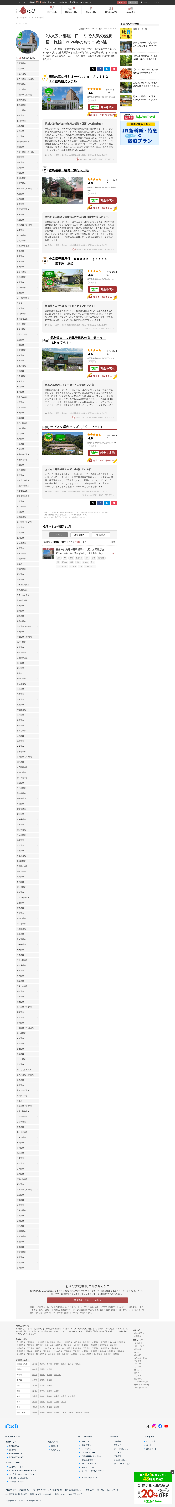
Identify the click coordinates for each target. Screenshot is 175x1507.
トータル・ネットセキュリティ (21, 1474)
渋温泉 (19, 564)
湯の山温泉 (21, 918)
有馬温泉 (20, 976)
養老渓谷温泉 (22, 460)
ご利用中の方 (148, 1436)
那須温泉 (20, 355)
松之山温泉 (21, 678)
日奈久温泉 (21, 1210)
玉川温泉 (20, 199)
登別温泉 (20, 69)
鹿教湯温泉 (21, 553)
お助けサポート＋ (16, 1466)
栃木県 (34, 1369)
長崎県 (49, 1412)
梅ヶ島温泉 (21, 798)
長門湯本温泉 (22, 1096)
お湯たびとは (139, 1333)
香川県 (42, 1407)
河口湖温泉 (21, 506)
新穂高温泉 (21, 856)
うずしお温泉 (22, 986)
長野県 (42, 1380)
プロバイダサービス (90, 1452)
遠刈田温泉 (21, 178)
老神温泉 (20, 392)
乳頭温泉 (20, 194)
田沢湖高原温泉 (23, 209)
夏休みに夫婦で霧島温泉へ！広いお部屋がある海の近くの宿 (84, 155)
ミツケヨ (137, 1376)
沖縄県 (86, 1412)
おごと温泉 (21, 924)
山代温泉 (20, 715)
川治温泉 (20, 345)
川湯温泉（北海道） (25, 95)
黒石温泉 (20, 136)
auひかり (13, 1449)
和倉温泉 (20, 694)
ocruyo (136, 1352)
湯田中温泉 (21, 621)
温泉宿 (85, 562)
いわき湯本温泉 (23, 298)
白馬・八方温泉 (23, 595)
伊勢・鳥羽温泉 (23, 898)
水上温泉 (20, 418)
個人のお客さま (13, 1436)
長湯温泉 (20, 1247)
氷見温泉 (20, 689)
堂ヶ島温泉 (21, 830)
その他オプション (16, 1481)
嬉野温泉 (20, 1148)
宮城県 (56, 1364)
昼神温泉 (20, 606)
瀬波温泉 (20, 668)
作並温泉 (20, 173)
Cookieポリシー (113, 1490)
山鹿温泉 (20, 1221)
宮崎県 (70, 1412)
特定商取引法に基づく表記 (16, 1494)
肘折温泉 (20, 267)
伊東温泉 (20, 746)
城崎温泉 (20, 970)
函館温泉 (20, 115)
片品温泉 (20, 402)
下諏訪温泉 (21, 569)
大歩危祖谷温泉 (23, 1111)
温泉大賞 (54, 1446)
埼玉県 (34, 1375)
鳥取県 (34, 1402)
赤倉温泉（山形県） (25, 225)
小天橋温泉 (21, 944)
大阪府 (49, 1396)
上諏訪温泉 (21, 559)
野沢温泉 (20, 527)
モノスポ (137, 1367)
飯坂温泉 (20, 293)
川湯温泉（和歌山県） (26, 1028)
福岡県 (34, 1412)
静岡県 (34, 1391)
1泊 (80, 566)
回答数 (63, 542)
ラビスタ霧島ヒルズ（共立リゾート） (77, 427)
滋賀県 (34, 1396)
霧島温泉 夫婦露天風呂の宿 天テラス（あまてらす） (78, 340)
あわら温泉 (21, 731)
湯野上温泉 (21, 324)
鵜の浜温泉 (21, 652)
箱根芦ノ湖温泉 (23, 480)
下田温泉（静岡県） (25, 757)
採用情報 (117, 1456)
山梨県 (34, 1380)
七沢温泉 (20, 475)
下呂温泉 (20, 845)
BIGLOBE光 (14, 1446)
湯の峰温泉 (21, 1033)
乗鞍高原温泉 (22, 590)
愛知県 (49, 1391)
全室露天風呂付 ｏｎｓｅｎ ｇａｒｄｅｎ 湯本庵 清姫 (78, 261)
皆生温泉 (20, 1049)
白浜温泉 (20, 1017)
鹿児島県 (79, 558)
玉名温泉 (20, 1195)
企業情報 (114, 1436)
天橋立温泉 (21, 929)
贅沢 (78, 562)
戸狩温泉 (20, 580)
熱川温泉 (20, 840)
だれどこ (137, 1349)
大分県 (63, 1412)
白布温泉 (20, 251)
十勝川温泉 (21, 74)
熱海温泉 (20, 741)
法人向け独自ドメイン (91, 1477)
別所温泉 (20, 611)
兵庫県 (56, 1396)
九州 (71, 558)
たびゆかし (138, 1379)
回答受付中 (80, 534)
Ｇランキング (139, 1346)
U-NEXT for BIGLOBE (18, 1478)
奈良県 (63, 1396)
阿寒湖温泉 (21, 84)
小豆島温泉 (21, 1122)
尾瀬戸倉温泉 (22, 397)
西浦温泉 (20, 882)
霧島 (87, 558)
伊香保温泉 (21, 376)
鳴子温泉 (20, 162)
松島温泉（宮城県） (25, 188)
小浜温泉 (20, 1169)
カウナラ (137, 1373)
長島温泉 (20, 913)
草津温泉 (20, 371)
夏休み (64, 562)
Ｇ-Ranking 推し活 (141, 1382)
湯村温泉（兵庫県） (25, 1007)
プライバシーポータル (95, 1490)
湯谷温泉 (20, 892)
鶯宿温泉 (20, 147)
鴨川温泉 (20, 439)
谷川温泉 (20, 413)
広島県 (56, 1402)
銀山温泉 (20, 220)
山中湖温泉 (21, 517)
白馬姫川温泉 (22, 600)
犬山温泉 (20, 877)
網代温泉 (20, 762)
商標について (60, 1494)
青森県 (42, 1364)
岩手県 (49, 1364)
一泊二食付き (62, 566)
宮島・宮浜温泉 (23, 1090)
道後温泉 (20, 1127)
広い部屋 (73, 566)
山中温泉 (20, 699)
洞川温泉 (20, 1012)
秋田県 (63, 1364)
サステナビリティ (121, 1448)
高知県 (56, 1407)
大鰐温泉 (20, 131)
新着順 (56, 542)
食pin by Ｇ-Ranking (141, 1385)
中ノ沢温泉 (21, 314)
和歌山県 (71, 1396)
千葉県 (42, 1375)
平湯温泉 (20, 851)
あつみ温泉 (21, 235)
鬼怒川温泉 (21, 329)
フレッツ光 (86, 1448)
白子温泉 (20, 449)
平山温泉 (20, 1216)
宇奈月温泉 (21, 684)
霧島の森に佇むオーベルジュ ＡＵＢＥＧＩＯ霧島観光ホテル (78, 79)
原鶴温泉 (20, 1143)
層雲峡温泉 (21, 100)
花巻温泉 (20, 157)
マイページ (146, 2)
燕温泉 (19, 673)
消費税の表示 (24, 1490)
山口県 (63, 1402)
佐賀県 (42, 1412)
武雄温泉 (20, 1153)
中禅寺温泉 (21, 350)
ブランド (117, 1445)
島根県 (42, 1402)
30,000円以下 (90, 566)
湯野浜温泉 (21, 277)
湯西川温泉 (21, 366)
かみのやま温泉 (23, 246)
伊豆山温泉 (21, 772)
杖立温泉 (20, 1200)
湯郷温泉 (20, 1085)
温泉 (71, 562)
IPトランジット (88, 1467)
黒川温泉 (20, 1174)
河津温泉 (20, 804)
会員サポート (151, 1448)
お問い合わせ (11, 1490)
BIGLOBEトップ (75, 1494)
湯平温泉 (20, 1257)
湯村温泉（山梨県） (25, 522)
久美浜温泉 (21, 939)
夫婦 (58, 558)
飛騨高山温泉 (22, 866)
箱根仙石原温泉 (23, 496)
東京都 (49, 1375)
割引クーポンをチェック (104, 115)
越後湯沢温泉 (22, 658)
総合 (84, 542)
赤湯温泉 (20, 230)
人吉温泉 (20, 1205)
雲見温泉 (20, 814)
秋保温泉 (20, 168)
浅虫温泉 (20, 126)
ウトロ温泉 (21, 89)
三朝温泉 (20, 1043)
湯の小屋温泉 (22, 423)
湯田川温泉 (21, 272)
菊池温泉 (20, 1184)
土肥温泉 (20, 824)
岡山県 (49, 1402)
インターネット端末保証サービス (22, 1470)
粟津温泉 (20, 705)
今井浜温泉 (21, 788)
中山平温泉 (21, 183)
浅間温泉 (20, 538)
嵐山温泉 (20, 934)
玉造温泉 (20, 1064)
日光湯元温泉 (22, 334)
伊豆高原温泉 (22, 767)
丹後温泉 (20, 955)
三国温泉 (20, 736)
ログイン (156, 2)
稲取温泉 (20, 783)
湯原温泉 (20, 1080)
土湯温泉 (20, 308)
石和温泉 (20, 501)
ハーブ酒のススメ (141, 1388)
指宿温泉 (20, 1263)
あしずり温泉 (22, 1132)
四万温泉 (20, 387)
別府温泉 (20, 1226)
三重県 (56, 1391)
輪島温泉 (20, 725)
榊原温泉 (20, 908)
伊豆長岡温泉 (22, 778)
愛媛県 (49, 1407)
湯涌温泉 (20, 720)
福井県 (49, 1385)
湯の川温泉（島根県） (26, 1075)
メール (148, 1445)
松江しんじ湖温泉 (24, 1070)
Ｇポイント (138, 1343)
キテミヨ (137, 1361)
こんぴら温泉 (22, 1116)
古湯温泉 (20, 1158)
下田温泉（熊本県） (25, 1189)
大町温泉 (20, 548)
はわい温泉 (21, 1059)
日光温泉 (20, 360)
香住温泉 (20, 991)
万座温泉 (20, 381)
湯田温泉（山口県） (25, 1106)
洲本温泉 (20, 1002)
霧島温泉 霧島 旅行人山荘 (69, 170)
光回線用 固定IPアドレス (92, 1456)
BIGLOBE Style (120, 1460)
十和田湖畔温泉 (23, 142)
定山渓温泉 (21, 63)
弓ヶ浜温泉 (21, 835)
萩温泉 (19, 1101)
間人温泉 (20, 950)
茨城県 (49, 1369)
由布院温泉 (21, 1231)
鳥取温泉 (20, 1054)
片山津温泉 (21, 710)
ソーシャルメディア (122, 1463)
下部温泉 (20, 512)
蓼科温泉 (20, 574)
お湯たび (137, 1355)
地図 (92, 100)
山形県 (70, 1364)
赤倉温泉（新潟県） (25, 637)
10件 (108, 92)
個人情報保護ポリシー (74, 1490)
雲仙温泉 (20, 1163)
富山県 (34, 1385)
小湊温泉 (20, 444)
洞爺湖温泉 (21, 105)
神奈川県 (57, 1375)
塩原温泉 (20, 340)
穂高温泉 (20, 616)
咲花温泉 (20, 663)
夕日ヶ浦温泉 (22, 960)
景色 (92, 562)
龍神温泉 (20, 1038)
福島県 (77, 1364)
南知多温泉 (21, 887)
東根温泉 (20, 261)
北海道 (34, 1364)
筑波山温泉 (21, 428)
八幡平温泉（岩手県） (26, 152)
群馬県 (42, 1369)
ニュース (117, 1452)
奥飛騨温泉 (21, 861)
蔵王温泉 (20, 215)
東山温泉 (20, 282)
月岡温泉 (20, 632)
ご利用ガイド (139, 1336)
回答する (122, 2)
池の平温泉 (21, 642)
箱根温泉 (20, 465)
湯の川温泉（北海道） (26, 79)
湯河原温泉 (21, 470)
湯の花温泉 (21, 965)
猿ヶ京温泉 (21, 407)
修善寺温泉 (21, 752)
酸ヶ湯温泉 (21, 121)
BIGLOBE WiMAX (16, 1457)
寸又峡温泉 (21, 819)
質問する (133, 2)
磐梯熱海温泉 (22, 319)
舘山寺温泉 (21, 809)
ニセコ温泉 (21, 110)
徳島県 (34, 1407)
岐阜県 (42, 1391)
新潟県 (49, 1380)
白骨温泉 (20, 533)
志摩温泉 (20, 903)
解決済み (101, 534)
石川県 (42, 1385)
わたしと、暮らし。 (141, 1358)
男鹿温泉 (20, 204)
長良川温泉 (21, 871)
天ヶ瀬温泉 (21, 1236)
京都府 (42, 1396)
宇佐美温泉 (21, 793)
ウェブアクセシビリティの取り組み (47, 1490)
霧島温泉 (20, 1268)
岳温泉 (19, 303)
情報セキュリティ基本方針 (41, 1494)
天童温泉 (20, 256)
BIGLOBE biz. (87, 1441)
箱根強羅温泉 (22, 491)
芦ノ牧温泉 (21, 288)
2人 (65, 558)
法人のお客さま (85, 1436)
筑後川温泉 (21, 1137)
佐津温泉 (20, 997)
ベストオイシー (140, 1364)
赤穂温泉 (20, 981)
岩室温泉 (20, 647)
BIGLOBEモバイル (16, 1453)
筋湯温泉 (20, 1242)
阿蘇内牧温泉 (22, 1179)
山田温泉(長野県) (24, 626)
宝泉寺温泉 (21, 1252)
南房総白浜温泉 (23, 454)
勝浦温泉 (20, 1023)
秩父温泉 (20, 434)
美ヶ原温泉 (21, 543)
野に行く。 (138, 1370)
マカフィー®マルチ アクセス (93, 1472)
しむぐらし (55, 1449)
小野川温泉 (21, 241)
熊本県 (56, 1412)
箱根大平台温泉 (23, 486)
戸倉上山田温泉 (23, 585)
